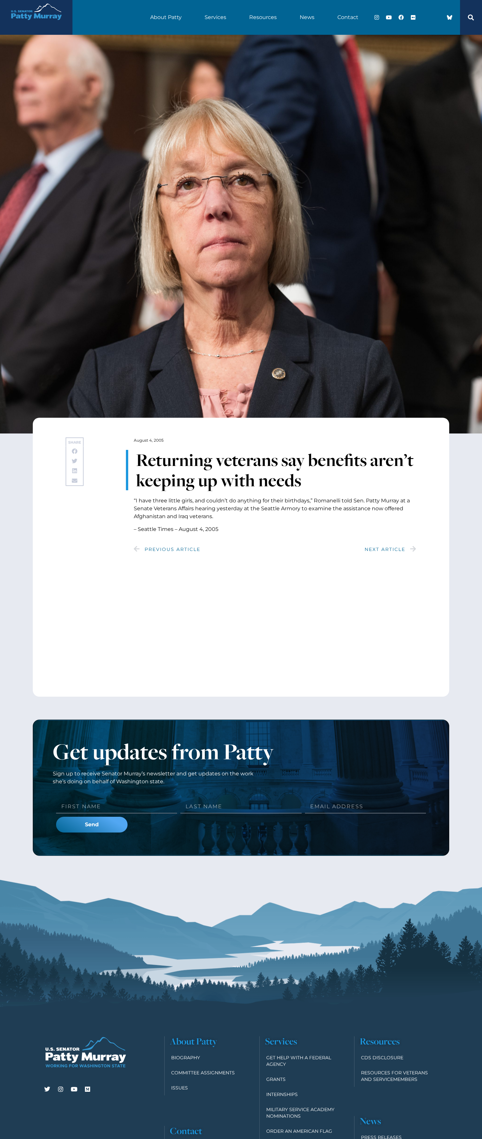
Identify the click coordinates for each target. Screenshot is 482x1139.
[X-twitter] (425, 17)
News (307, 17)
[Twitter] (47, 1089)
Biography (185, 1058)
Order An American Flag (299, 1131)
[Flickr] (413, 17)
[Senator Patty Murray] (36, 24)
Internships (282, 1094)
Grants (276, 1079)
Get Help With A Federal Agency (298, 1061)
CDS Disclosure (382, 1058)
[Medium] (87, 1089)
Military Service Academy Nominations (300, 1113)
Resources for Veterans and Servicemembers (394, 1076)
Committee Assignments (203, 1073)
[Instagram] (377, 17)
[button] (471, 17)
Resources (263, 17)
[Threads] (437, 17)
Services (215, 17)
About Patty (166, 17)
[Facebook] (401, 17)
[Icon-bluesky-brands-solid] (449, 17)
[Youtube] (389, 17)
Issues (179, 1088)
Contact (347, 17)
